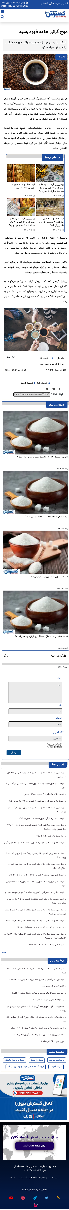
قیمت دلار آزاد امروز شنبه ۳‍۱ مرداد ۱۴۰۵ (46, 945)
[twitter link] (46, 1196)
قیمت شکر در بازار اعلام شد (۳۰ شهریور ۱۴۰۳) (46, 517)
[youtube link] (11, 1196)
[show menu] (2, 12)
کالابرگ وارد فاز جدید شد (53, 986)
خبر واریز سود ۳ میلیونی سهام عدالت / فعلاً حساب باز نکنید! (38, 993)
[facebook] (61, 389)
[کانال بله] (33, 1109)
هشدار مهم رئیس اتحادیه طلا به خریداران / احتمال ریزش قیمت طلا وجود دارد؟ (36, 855)
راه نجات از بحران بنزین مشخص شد (48, 1000)
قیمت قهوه (27, 383)
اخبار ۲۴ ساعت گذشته (35, 1171)
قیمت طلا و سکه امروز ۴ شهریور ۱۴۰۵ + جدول (23, 186)
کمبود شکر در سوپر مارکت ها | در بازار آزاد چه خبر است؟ (41, 636)
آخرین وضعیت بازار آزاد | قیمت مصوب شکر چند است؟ (42, 457)
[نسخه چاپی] (8, 357)
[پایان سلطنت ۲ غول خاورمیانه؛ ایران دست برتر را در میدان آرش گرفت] (54, 389)
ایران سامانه (27, 1190)
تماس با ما (31, 1166)
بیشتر (4, 952)
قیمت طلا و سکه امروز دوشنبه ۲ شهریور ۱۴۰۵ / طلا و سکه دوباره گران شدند (35, 844)
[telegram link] (34, 1196)
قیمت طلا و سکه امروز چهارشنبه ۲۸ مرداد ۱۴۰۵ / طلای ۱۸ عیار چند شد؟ (36, 971)
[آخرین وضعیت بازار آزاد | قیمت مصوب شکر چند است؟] (35, 433)
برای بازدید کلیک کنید (34, 1146)
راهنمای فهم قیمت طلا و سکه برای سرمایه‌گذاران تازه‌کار (40, 927)
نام (60, 705)
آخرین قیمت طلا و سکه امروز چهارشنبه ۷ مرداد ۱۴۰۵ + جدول (37, 1028)
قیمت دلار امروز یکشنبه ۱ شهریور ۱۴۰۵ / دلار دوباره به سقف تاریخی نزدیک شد (36, 883)
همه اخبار (19, 1166)
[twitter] (48, 389)
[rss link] (58, 1196)
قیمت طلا (44, 358)
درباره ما (43, 1166)
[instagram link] (23, 1196)
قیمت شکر (41, 383)
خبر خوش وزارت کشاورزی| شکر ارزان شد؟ (48, 577)
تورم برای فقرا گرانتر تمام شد (51, 1041)
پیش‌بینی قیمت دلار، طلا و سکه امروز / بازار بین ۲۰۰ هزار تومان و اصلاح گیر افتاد (37, 866)
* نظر (59, 678)
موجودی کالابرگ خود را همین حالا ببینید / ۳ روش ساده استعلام (36, 979)
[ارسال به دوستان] (13, 357)
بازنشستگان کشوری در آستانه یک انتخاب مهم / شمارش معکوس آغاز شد (36, 1019)
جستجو (52, 1166)
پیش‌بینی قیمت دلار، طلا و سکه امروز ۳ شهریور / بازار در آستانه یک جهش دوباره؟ (21, 222)
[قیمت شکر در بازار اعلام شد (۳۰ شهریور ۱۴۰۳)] (35, 493)
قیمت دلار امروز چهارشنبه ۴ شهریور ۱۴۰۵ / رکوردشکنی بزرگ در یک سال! (36, 785)
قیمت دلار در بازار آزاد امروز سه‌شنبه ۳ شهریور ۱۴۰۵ (41, 818)
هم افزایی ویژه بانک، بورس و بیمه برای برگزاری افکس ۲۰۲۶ (38, 1034)
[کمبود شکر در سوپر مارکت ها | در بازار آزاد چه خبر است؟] (35, 612)
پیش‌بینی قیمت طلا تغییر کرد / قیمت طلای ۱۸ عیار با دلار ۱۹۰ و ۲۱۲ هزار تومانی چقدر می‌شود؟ (36, 827)
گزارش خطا (57, 656)
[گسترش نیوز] (55, 14)
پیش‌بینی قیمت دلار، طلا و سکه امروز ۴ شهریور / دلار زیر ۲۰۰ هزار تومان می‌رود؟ (51, 188)
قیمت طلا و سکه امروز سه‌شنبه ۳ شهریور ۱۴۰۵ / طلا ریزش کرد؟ (51, 222)
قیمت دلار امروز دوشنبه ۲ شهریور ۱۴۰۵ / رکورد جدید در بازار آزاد (36, 875)
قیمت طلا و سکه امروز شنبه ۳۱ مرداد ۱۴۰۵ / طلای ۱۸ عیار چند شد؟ (35, 920)
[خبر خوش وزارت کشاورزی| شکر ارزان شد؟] (35, 552)
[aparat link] (35, 1204)
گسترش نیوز (21, 1178)
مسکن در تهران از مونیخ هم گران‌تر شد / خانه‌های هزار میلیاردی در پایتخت (36, 1008)
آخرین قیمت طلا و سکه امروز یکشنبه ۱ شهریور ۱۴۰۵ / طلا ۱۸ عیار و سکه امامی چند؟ (36, 901)
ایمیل (58, 718)
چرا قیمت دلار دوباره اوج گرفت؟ (50, 836)
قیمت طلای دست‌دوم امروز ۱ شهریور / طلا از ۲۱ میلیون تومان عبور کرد (34, 892)
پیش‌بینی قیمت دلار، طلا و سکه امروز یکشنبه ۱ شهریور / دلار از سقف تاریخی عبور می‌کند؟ (35, 912)
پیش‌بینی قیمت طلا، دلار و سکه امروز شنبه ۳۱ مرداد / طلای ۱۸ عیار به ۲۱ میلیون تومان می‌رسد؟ (35, 936)
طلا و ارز (60, 358)
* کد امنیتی (58, 732)
